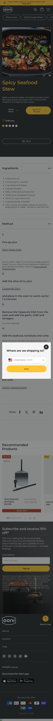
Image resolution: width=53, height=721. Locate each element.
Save (26, 368)
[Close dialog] (46, 346)
